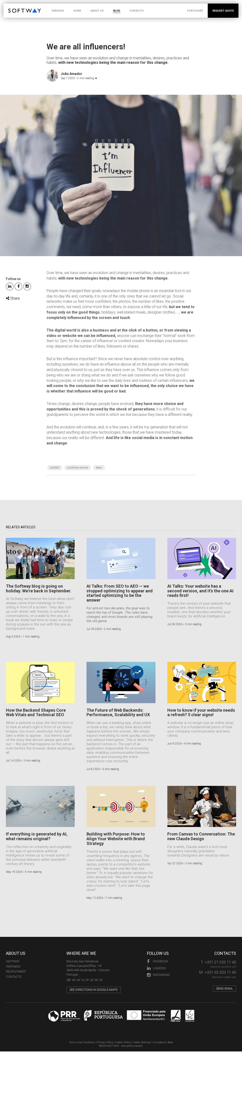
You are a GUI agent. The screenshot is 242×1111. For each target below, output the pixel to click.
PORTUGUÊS (195, 10)
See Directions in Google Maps (93, 989)
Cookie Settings (142, 1042)
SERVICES (58, 10)
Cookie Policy (122, 1042)
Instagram (161, 975)
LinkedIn (159, 968)
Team (99, 467)
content (54, 467)
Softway (12, 961)
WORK (77, 10)
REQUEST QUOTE (223, 10)
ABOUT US (97, 10)
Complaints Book (163, 1042)
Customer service (77, 467)
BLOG (116, 10)
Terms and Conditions (82, 1042)
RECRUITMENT (16, 971)
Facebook (160, 961)
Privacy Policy (105, 1042)
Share (14, 298)
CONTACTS (137, 10)
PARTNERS (13, 966)
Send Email (224, 988)
